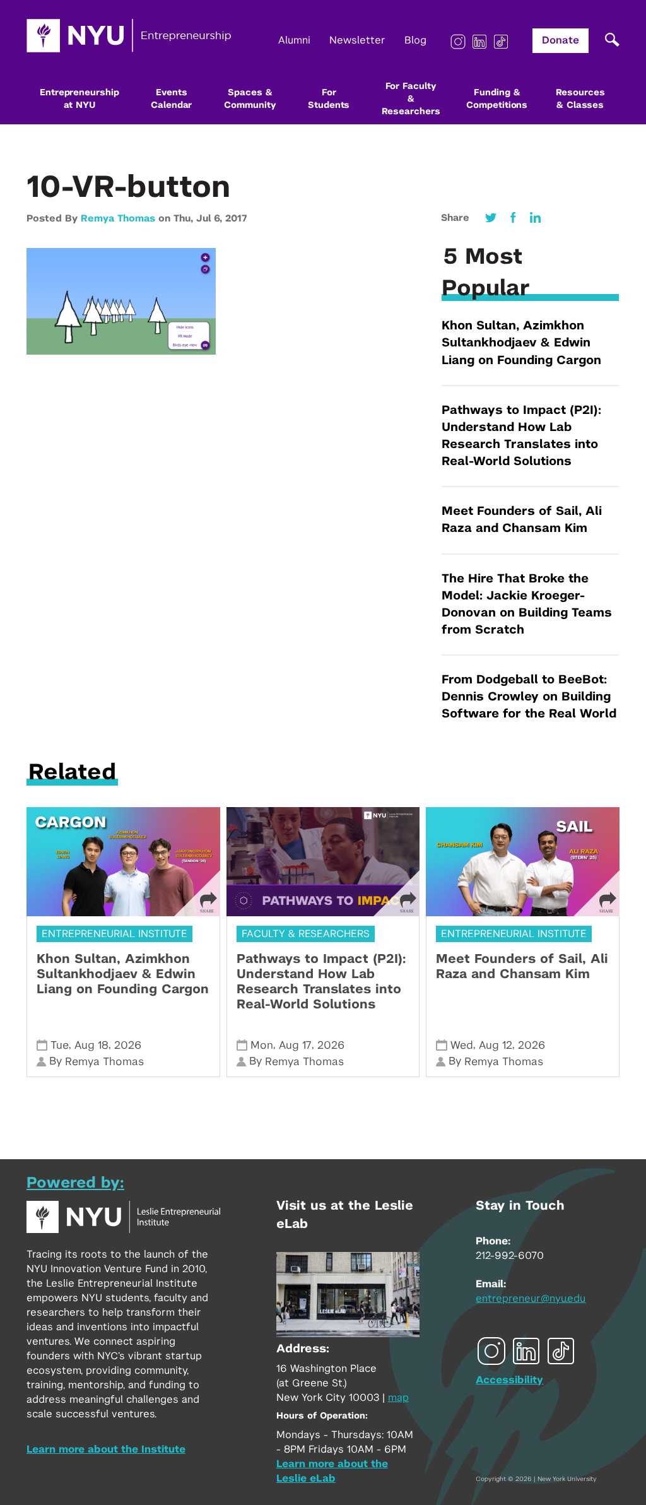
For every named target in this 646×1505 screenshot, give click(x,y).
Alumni (294, 40)
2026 (127, 1045)
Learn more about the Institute (105, 1449)
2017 (236, 218)
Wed (461, 1045)
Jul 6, (210, 218)
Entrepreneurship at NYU (79, 99)
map (398, 1398)
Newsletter (357, 40)
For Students (328, 99)
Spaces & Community (250, 99)
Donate (560, 40)
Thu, (184, 218)
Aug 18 (91, 1045)
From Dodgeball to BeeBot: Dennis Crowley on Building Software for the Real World (529, 697)
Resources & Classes (580, 99)
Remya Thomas (118, 218)
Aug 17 (295, 1045)
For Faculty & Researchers (411, 99)
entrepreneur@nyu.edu (530, 1299)
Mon (261, 1045)
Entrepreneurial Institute (114, 934)
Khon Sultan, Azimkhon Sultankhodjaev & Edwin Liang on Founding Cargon (521, 343)
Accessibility (509, 1380)
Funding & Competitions (496, 99)
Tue (59, 1045)
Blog (415, 40)
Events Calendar (171, 99)
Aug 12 (495, 1045)
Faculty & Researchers (306, 934)
